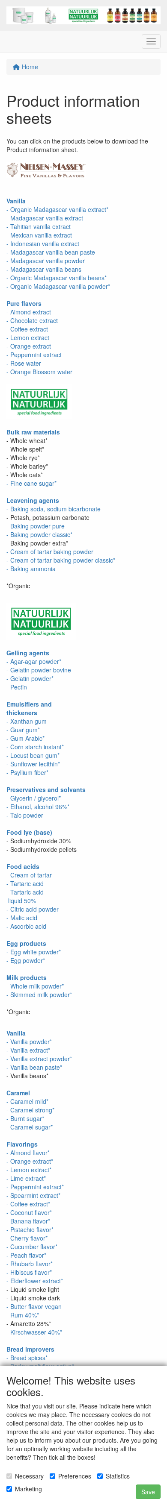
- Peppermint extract (34, 354)
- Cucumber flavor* (31, 1246)
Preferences (74, 1476)
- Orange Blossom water (39, 371)
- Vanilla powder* (29, 1041)
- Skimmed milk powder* (39, 994)
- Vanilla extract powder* (39, 1058)
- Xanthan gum (26, 721)
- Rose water (23, 363)
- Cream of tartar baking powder (49, 551)
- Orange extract (28, 346)
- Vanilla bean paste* (34, 1067)
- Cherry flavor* (27, 1238)
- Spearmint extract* (33, 1195)
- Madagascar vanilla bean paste (50, 252)
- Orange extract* (29, 1161)
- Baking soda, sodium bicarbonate (53, 509)
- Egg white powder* (33, 952)
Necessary (29, 1476)
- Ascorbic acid (26, 926)
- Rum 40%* (22, 1315)
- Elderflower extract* (34, 1280)
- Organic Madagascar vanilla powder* (58, 286)
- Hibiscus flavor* (29, 1272)
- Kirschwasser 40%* (34, 1332)
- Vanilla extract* (28, 1050)
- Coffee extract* (28, 1204)
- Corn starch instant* (35, 746)
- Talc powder (24, 815)
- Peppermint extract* (35, 1186)
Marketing (28, 1488)
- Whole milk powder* (35, 986)
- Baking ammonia (31, 568)
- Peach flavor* (26, 1255)
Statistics (118, 1476)
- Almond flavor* (28, 1152)
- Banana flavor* (28, 1221)
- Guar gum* (23, 729)
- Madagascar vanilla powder (45, 260)
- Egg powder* (25, 960)
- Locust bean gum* (33, 755)
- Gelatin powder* (30, 678)
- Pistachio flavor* (30, 1229)
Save (148, 1491)
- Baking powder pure (35, 526)
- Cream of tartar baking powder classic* (60, 560)
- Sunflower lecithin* (33, 764)
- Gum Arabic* (25, 738)
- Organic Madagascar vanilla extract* (57, 209)
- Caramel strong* (30, 1110)
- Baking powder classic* (39, 534)
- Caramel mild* (27, 1101)
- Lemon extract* (28, 1169)
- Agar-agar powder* (33, 661)
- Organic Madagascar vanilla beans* (56, 277)
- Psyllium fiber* (27, 772)
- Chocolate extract (32, 320)
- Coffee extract (27, 329)
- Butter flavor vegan (34, 1306)
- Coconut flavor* (29, 1212)
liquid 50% (21, 900)
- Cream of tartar (29, 875)
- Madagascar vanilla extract (44, 218)
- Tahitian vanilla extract (38, 226)
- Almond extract (28, 312)
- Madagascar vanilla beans (43, 269)
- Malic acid (21, 917)
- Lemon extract (27, 337)
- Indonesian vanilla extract (42, 243)
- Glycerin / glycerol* (33, 798)
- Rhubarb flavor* (29, 1263)
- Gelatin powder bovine (38, 670)
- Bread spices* (27, 1357)
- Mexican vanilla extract (39, 235)
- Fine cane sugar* (31, 483)
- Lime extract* (26, 1178)
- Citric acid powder (32, 909)
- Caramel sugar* (29, 1127)
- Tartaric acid (25, 883)
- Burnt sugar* (25, 1118)
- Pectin (16, 687)
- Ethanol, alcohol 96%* (37, 806)
